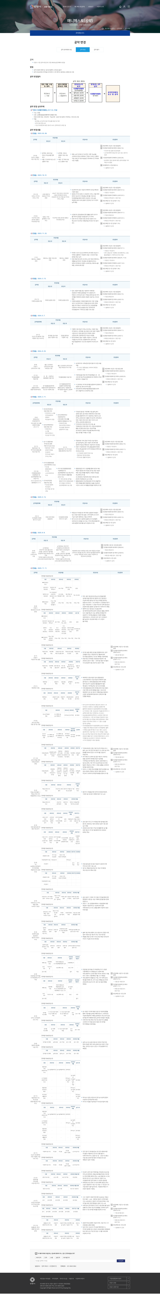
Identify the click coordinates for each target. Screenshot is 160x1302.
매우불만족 (66, 1257)
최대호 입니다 (67, 7)
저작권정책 (55, 1278)
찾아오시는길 (63, 1278)
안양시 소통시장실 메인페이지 (120, 7)
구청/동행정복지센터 (115, 1278)
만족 (46, 1257)
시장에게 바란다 (79, 1278)
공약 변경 (82, 49)
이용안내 (71, 1278)
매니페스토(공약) (79, 7)
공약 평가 (96, 49)
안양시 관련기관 (114, 1287)
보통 (51, 1257)
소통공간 (90, 7)
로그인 (124, 7)
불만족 (58, 1257)
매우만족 (38, 1257)
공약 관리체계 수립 (66, 49)
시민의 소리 (100, 7)
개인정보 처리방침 (45, 1278)
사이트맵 (129, 6)
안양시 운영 (113, 1283)
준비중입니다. (80, 33)
